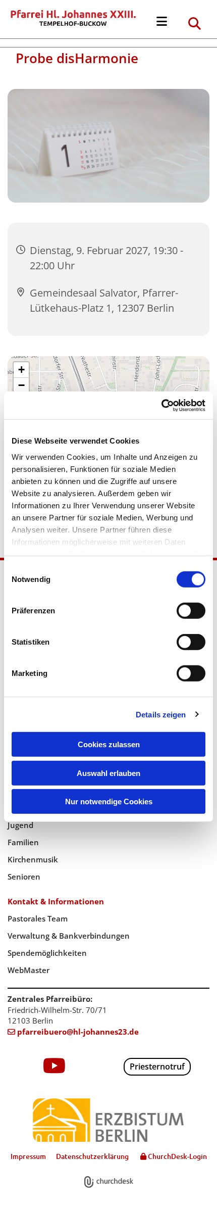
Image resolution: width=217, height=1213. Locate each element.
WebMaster (28, 970)
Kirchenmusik (33, 859)
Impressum (28, 1156)
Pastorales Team (38, 918)
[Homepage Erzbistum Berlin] (108, 1120)
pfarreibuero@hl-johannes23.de (73, 1032)
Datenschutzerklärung (92, 1156)
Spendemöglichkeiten (47, 953)
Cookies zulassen (109, 744)
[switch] (191, 611)
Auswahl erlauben (108, 772)
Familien (23, 842)
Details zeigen (161, 714)
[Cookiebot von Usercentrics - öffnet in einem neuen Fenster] (161, 405)
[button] (161, 21)
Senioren (24, 876)
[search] (194, 23)
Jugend (20, 825)
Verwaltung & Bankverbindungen (69, 936)
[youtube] (54, 1065)
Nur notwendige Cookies (108, 801)
